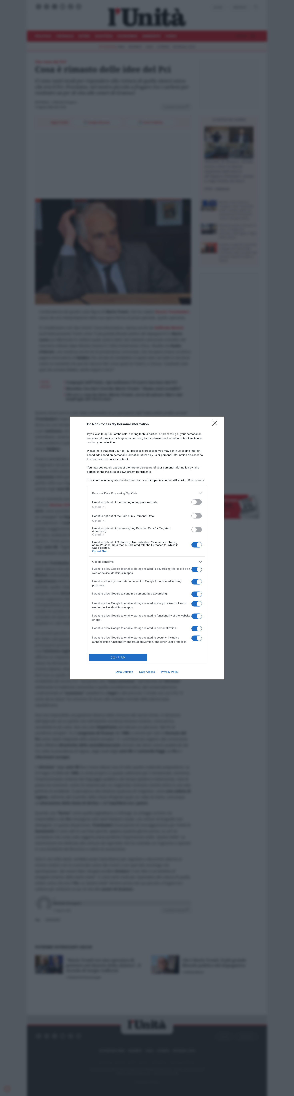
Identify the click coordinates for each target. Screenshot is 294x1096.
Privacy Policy (169, 671)
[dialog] (147, 548)
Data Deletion (124, 671)
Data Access (147, 671)
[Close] (216, 424)
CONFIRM (118, 657)
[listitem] (147, 493)
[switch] (196, 502)
